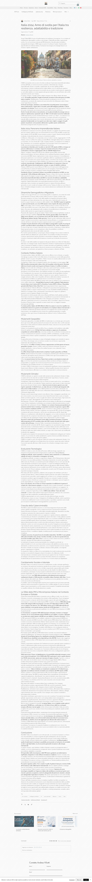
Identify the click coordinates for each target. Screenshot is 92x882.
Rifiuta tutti (79, 880)
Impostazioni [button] (72, 880)
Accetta (86, 880)
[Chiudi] (90, 880)
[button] (46, 426)
